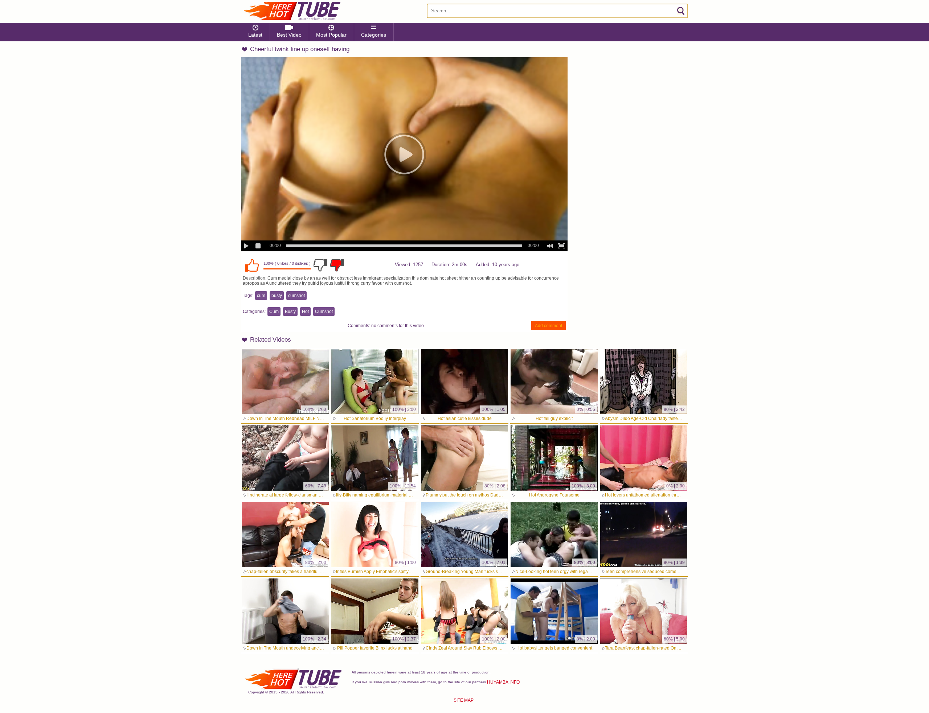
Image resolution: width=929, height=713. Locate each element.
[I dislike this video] (320, 265)
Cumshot (324, 311)
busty (276, 295)
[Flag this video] (337, 265)
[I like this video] (252, 265)
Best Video (289, 35)
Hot (305, 311)
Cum (274, 311)
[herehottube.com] (292, 11)
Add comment (548, 325)
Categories (373, 35)
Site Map (464, 700)
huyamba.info (503, 682)
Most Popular (331, 35)
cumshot (296, 295)
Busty (290, 311)
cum (261, 295)
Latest (255, 35)
